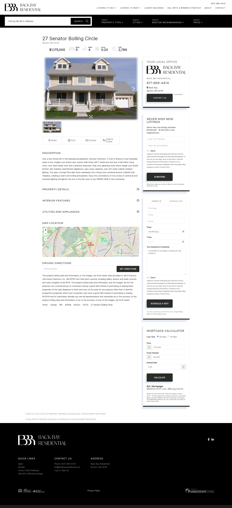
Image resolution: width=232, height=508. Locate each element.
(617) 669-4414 (218, 3)
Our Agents (178, 94)
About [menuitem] (208, 8)
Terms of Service (158, 314)
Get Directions (128, 269)
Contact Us (159, 98)
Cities (137, 22)
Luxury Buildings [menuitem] (154, 8)
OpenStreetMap (126, 256)
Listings (53, 305)
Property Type (111, 22)
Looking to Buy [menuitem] (105, 8)
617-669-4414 (158, 83)
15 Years (173, 337)
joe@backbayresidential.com (67, 467)
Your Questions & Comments (158, 247)
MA (60, 305)
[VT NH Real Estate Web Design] (182, 491)
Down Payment (153, 353)
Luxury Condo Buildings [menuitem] (28, 470)
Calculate (159, 377)
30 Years (162, 337)
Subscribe (159, 177)
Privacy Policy (165, 167)
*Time (149, 237)
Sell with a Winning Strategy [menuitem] (184, 8)
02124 (85, 305)
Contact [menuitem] (220, 8)
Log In (57, 470)
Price (196, 22)
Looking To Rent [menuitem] (129, 8)
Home (45, 305)
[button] (81, 21)
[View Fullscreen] (45, 239)
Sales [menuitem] (20, 464)
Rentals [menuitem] (21, 467)
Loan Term (151, 337)
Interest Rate (152, 363)
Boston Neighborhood (167, 22)
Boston (77, 305)
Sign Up (65, 470)
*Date (149, 227)
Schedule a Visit (176, 201)
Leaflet (116, 256)
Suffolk (68, 305)
